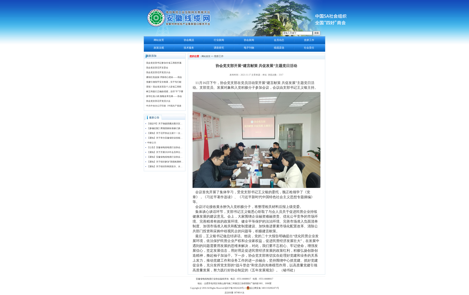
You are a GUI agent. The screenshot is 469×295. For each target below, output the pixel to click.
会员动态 (279, 40)
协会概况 (189, 40)
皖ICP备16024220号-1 (235, 288)
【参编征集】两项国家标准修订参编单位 (165, 128)
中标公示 (151, 142)
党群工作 (309, 40)
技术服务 (189, 47)
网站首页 (159, 40)
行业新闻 (219, 40)
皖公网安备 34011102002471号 (264, 288)
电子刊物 (249, 47)
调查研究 (219, 47)
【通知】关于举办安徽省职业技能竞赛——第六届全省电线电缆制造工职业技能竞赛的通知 (165, 138)
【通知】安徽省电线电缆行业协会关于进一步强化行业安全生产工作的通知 (165, 157)
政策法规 (159, 47)
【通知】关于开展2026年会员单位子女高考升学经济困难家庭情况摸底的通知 (165, 152)
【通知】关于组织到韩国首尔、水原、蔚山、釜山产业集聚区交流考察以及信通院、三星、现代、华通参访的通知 (165, 166)
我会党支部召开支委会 (157, 67)
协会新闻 (249, 40)
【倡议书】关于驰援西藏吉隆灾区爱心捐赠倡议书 (165, 123)
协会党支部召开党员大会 (158, 101)
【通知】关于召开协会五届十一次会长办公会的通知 (165, 133)
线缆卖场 (279, 47)
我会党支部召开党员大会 (158, 72)
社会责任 (309, 47)
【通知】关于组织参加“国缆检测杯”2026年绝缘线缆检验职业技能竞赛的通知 (165, 161)
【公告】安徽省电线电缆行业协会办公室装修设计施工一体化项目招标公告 (165, 147)
